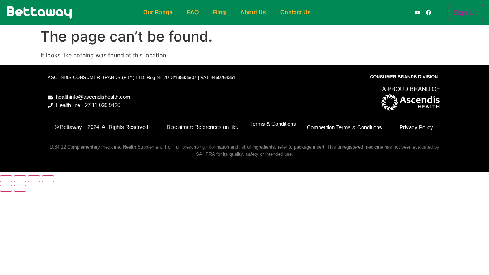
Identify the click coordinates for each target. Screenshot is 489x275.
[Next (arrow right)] (20, 188)
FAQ (193, 12)
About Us (253, 12)
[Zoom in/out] (6, 178)
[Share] (34, 178)
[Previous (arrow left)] (6, 188)
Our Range (158, 12)
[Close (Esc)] (48, 178)
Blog (219, 12)
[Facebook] (428, 13)
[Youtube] (417, 13)
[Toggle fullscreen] (20, 178)
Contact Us (295, 12)
